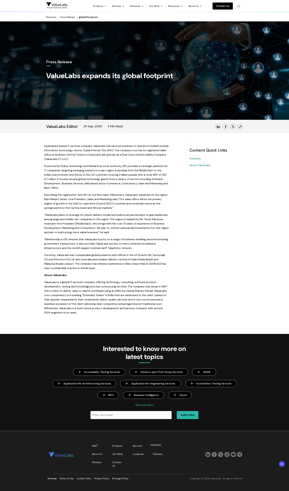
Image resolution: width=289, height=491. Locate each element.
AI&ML (207, 372)
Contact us (222, 6)
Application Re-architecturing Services (87, 383)
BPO (111, 395)
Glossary (97, 462)
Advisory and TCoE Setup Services (161, 372)
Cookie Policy (84, 478)
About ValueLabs (200, 165)
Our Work (154, 6)
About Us (193, 6)
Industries (135, 6)
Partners (157, 454)
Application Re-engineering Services (153, 383)
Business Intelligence (146, 395)
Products (98, 6)
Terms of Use (67, 478)
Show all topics (144, 405)
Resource (51, 17)
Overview (195, 158)
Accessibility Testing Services (102, 372)
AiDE (95, 445)
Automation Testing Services (213, 383)
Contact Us (117, 464)
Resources (174, 6)
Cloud (182, 395)
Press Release (67, 17)
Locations (138, 454)
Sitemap (52, 478)
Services (117, 6)
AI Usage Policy (120, 478)
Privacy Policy (101, 478)
